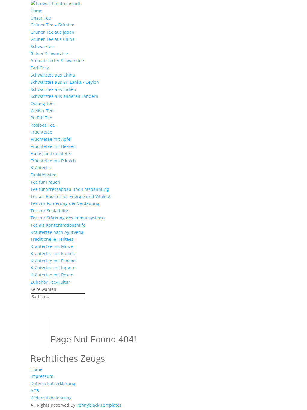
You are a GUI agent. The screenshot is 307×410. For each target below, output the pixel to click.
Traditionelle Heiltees (52, 239)
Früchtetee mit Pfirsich (53, 161)
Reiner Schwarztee (49, 53)
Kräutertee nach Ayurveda (57, 232)
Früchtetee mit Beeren (53, 146)
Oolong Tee (42, 103)
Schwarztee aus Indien (53, 89)
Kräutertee (41, 167)
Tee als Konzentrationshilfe (58, 225)
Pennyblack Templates (98, 405)
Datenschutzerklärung (53, 383)
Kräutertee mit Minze (52, 246)
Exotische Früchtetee (51, 153)
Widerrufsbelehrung (51, 398)
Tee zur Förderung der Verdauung (65, 203)
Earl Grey (40, 68)
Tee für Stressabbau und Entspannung (70, 189)
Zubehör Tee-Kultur (50, 282)
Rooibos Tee (43, 125)
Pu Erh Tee (41, 118)
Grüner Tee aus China (53, 39)
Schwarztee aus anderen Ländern (64, 96)
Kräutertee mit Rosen (52, 275)
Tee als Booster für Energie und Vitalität (71, 196)
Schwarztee (42, 46)
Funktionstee (43, 175)
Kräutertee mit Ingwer (53, 267)
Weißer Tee (42, 110)
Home (36, 11)
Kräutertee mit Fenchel (54, 261)
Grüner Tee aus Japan (52, 32)
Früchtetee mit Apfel (51, 139)
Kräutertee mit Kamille (53, 253)
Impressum (42, 376)
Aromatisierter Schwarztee (57, 60)
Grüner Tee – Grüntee (52, 25)
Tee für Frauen (45, 182)
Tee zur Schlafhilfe (49, 210)
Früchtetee (41, 132)
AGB (35, 390)
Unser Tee (41, 18)
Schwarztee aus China (53, 75)
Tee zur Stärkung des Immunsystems (68, 218)
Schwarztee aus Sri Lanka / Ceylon (65, 82)
